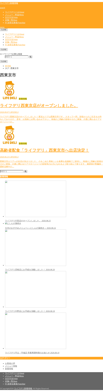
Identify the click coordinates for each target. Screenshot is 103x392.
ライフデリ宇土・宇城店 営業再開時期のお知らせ (32, 353)
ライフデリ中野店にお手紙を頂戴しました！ (30, 311)
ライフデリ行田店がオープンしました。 (28, 221)
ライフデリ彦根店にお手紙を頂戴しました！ (30, 270)
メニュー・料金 (14, 15)
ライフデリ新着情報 (9, 3)
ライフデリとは (14, 12)
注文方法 (11, 17)
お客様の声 (10, 363)
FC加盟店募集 (15, 23)
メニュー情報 (11, 366)
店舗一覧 (11, 20)
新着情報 (9, 369)
